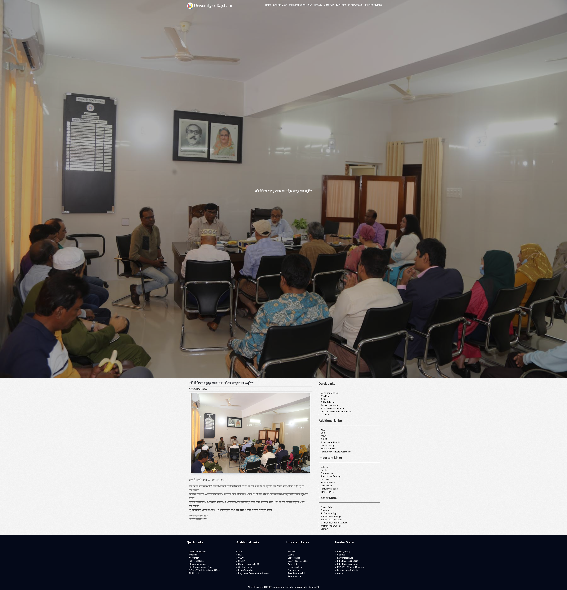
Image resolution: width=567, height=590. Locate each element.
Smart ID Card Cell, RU (331, 442)
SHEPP (324, 439)
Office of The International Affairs (336, 411)
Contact (324, 529)
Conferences (327, 473)
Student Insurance (329, 405)
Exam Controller (328, 448)
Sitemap (325, 510)
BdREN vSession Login (331, 516)
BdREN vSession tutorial (332, 519)
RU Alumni (325, 415)
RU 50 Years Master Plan (332, 408)
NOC (323, 433)
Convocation (326, 485)
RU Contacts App (329, 513)
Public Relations (328, 402)
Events (324, 470)
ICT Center (326, 399)
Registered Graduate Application (336, 452)
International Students (331, 526)
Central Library (327, 445)
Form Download (328, 482)
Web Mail (325, 396)
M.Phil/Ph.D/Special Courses (334, 523)
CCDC (323, 436)
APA (323, 430)
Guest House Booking (330, 476)
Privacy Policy (327, 507)
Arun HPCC (326, 479)
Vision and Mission (329, 393)
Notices (324, 467)
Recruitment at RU (329, 489)
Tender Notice (327, 492)
